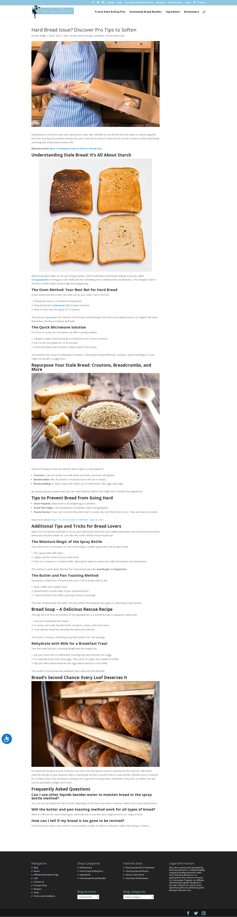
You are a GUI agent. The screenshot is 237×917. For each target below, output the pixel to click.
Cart (36, 878)
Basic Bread (70, 35)
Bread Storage (85, 35)
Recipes (161, 3)
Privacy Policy (40, 885)
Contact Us (39, 881)
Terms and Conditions (44, 896)
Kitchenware (191, 12)
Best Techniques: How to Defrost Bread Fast (76, 148)
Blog (119, 3)
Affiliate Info (175, 3)
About (111, 3)
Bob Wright (40, 35)
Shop (188, 3)
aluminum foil (61, 305)
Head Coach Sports (135, 874)
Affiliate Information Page (46, 874)
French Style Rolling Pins (110, 12)
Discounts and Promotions (139, 3)
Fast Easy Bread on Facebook (140, 867)
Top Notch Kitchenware (137, 878)
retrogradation (40, 279)
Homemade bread (114, 35)
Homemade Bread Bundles (146, 12)
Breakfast (99, 35)
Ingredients (173, 12)
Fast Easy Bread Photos (137, 871)
